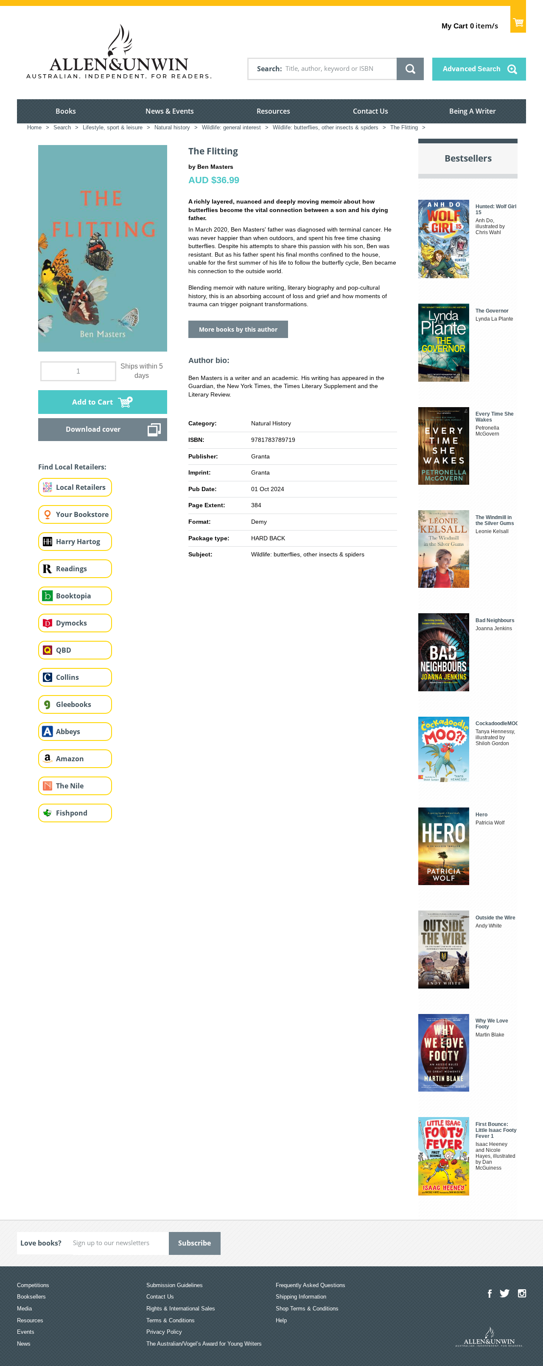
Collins (67, 677)
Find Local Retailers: (72, 467)
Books (66, 111)
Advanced (472, 68)
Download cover (93, 429)
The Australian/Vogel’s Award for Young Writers (204, 1344)
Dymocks (71, 623)
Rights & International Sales (180, 1308)
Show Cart (518, 19)
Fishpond (71, 813)
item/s (470, 26)
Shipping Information (301, 1296)
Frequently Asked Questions (310, 1285)
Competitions (33, 1285)
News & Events (170, 111)
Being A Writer (472, 111)
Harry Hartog (78, 541)
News (24, 1344)
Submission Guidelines (174, 1285)
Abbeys (68, 731)
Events (25, 1332)
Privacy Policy (164, 1332)
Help (281, 1320)
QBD (63, 650)
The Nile (70, 786)
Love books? (41, 1243)
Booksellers (31, 1296)
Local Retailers (81, 487)
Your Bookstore (82, 514)
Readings (71, 568)
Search (268, 68)
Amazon (70, 758)
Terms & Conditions (170, 1320)
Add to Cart (92, 402)
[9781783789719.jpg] (102, 247)
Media (24, 1308)
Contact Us (370, 111)
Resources (273, 111)
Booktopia (73, 596)
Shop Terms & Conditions (307, 1308)
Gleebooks (73, 704)
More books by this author (238, 329)
